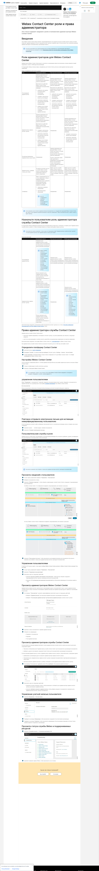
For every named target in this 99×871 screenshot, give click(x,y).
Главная (20, 7)
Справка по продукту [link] (33, 3)
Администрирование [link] (43, 3)
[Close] (32, 865)
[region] (17, 867)
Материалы (62, 3)
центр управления (37, 350)
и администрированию (50, 383)
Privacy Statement (5, 868)
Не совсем (55, 774)
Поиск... (70, 2)
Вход (93, 2)
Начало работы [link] (24, 3)
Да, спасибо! (43, 774)
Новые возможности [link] (54, 3)
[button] (79, 2)
